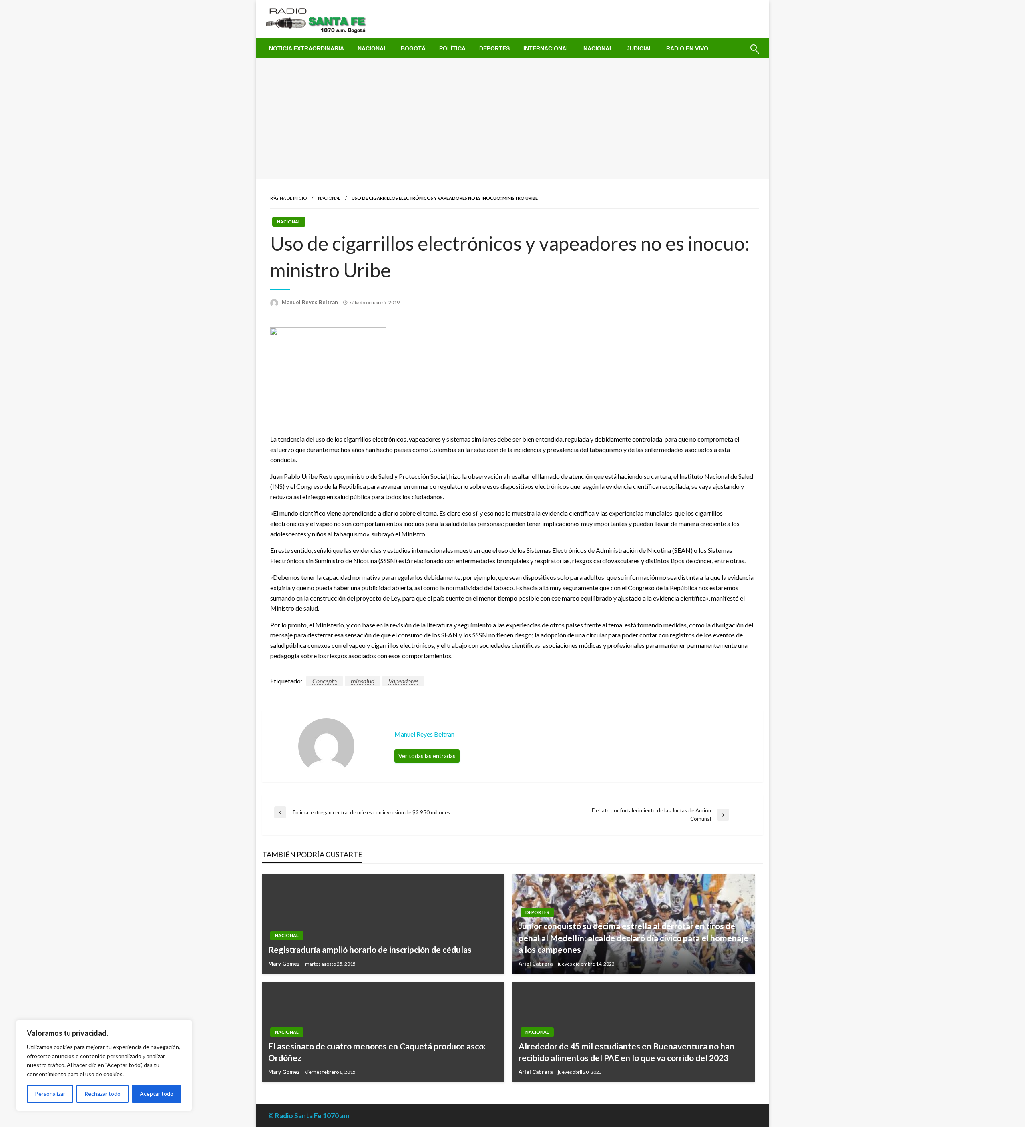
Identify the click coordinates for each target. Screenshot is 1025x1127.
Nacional (372, 48)
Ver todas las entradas (427, 756)
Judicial (640, 48)
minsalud (362, 681)
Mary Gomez (284, 963)
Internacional (546, 48)
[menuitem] (306, 48)
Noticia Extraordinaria (306, 48)
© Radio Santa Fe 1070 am (308, 1115)
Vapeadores (403, 681)
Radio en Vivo (687, 48)
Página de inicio (288, 198)
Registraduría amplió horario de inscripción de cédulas (370, 949)
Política (452, 48)
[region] (104, 1065)
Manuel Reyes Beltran (310, 302)
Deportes (494, 48)
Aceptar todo (156, 1093)
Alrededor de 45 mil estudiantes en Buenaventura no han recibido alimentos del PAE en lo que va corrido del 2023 (626, 1052)
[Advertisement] (512, 118)
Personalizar (50, 1093)
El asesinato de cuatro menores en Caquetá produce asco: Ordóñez (377, 1052)
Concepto (324, 681)
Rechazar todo (102, 1093)
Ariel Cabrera (536, 963)
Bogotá (413, 48)
